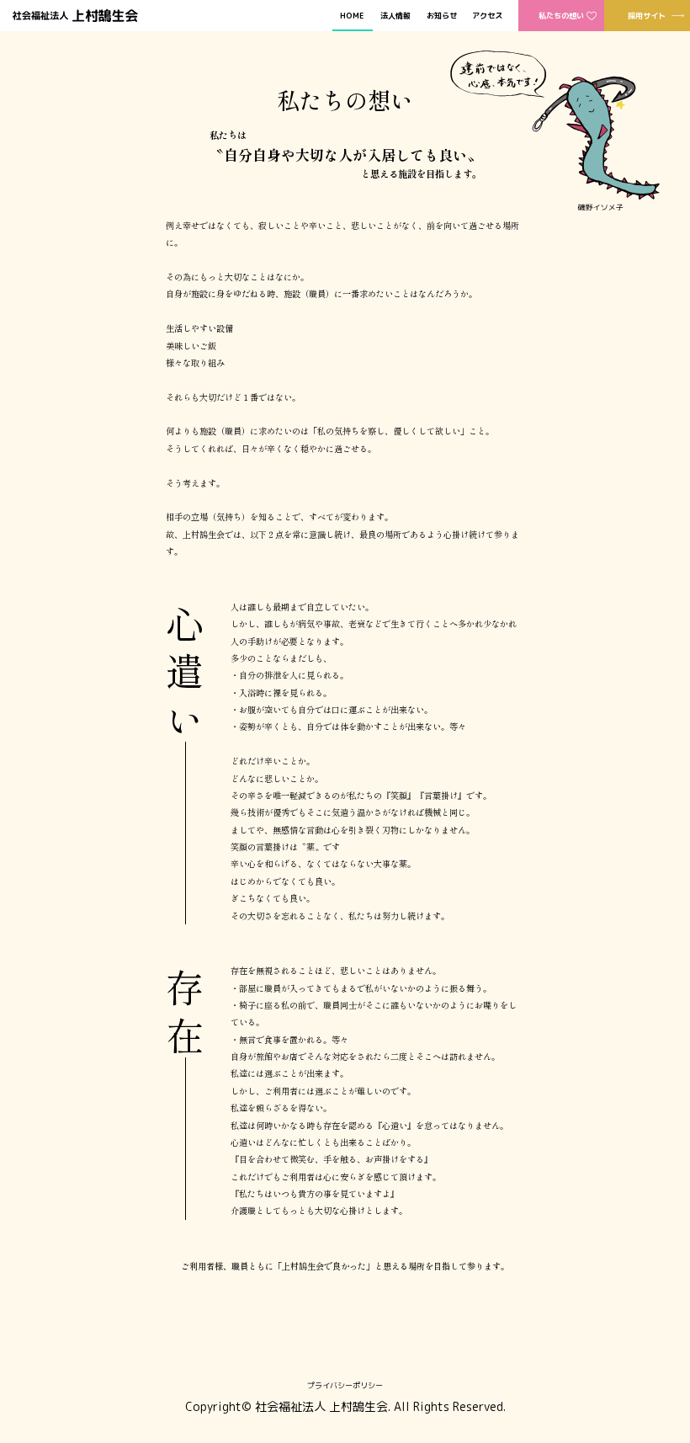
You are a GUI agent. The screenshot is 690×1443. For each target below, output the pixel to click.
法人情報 (395, 15)
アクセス (487, 15)
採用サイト (647, 15)
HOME (352, 15)
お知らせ (442, 15)
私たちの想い (561, 15)
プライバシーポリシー (345, 1385)
